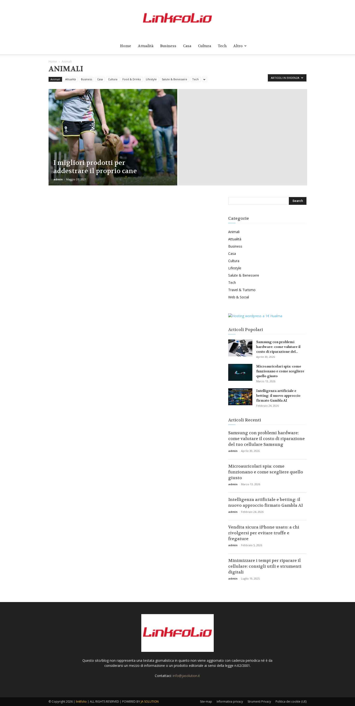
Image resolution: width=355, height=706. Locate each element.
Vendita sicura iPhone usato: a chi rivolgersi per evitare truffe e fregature (263, 532)
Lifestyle (151, 79)
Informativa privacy (230, 701)
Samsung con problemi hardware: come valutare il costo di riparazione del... (278, 347)
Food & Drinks (131, 79)
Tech (222, 46)
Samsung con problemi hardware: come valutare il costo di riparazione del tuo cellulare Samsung (266, 438)
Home (125, 46)
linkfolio (81, 701)
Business (168, 46)
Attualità (145, 46)
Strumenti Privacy (259, 701)
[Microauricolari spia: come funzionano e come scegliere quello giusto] (240, 372)
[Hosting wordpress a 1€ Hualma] (255, 316)
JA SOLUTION (150, 701)
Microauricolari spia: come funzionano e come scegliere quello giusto (280, 371)
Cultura (204, 46)
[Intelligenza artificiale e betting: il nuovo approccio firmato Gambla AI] (240, 396)
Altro (238, 46)
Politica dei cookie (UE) (291, 701)
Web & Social (238, 297)
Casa (187, 46)
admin (58, 179)
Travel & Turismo (242, 289)
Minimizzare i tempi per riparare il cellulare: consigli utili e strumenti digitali (264, 566)
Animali (55, 79)
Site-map (206, 701)
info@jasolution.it (186, 675)
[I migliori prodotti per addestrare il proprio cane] (113, 145)
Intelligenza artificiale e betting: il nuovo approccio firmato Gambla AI (278, 396)
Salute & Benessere (174, 79)
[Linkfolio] (177, 19)
